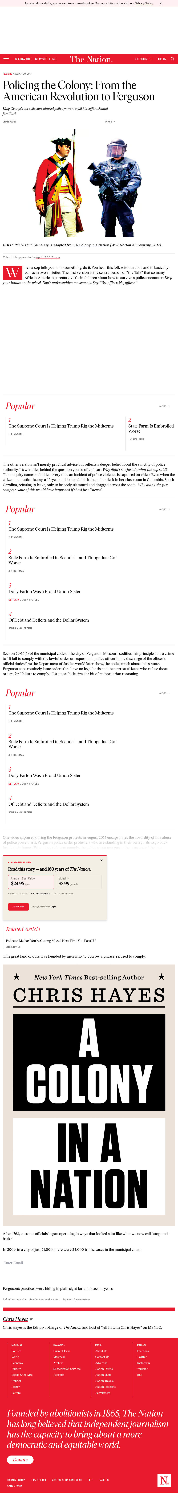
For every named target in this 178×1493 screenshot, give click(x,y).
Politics (16, 1351)
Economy (17, 1363)
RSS (139, 1374)
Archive (58, 1363)
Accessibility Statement (67, 1480)
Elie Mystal (16, 434)
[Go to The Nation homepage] (91, 59)
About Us (101, 1351)
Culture (16, 1369)
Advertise (101, 1363)
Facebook (143, 1351)
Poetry (15, 1386)
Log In (161, 59)
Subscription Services (66, 1369)
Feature (7, 73)
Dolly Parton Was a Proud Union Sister (45, 591)
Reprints (58, 1374)
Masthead (59, 1357)
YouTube (142, 1369)
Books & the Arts (22, 1374)
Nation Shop (103, 1374)
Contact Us (102, 1357)
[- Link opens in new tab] (31, 1319)
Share (108, 121)
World (15, 1357)
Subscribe (143, 59)
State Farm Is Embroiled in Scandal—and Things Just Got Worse (63, 560)
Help (90, 1480)
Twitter (142, 1357)
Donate (20, 1460)
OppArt (16, 1380)
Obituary (14, 600)
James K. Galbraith (20, 628)
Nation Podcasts (105, 1386)
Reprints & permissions (76, 1299)
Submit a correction (15, 1299)
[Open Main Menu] (6, 59)
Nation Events (104, 1369)
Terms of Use (39, 1480)
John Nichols (30, 600)
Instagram (143, 1363)
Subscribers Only (21, 862)
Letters (16, 1392)
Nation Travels (104, 1380)
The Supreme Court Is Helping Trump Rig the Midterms (61, 426)
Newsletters (45, 59)
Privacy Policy (144, 3)
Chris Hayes (10, 121)
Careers (104, 1480)
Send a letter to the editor (45, 1299)
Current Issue (61, 1351)
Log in (53, 906)
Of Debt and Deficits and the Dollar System (49, 620)
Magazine (23, 59)
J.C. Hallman (136, 439)
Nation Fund (14, 1485)
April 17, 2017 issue (48, 257)
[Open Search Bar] (173, 59)
